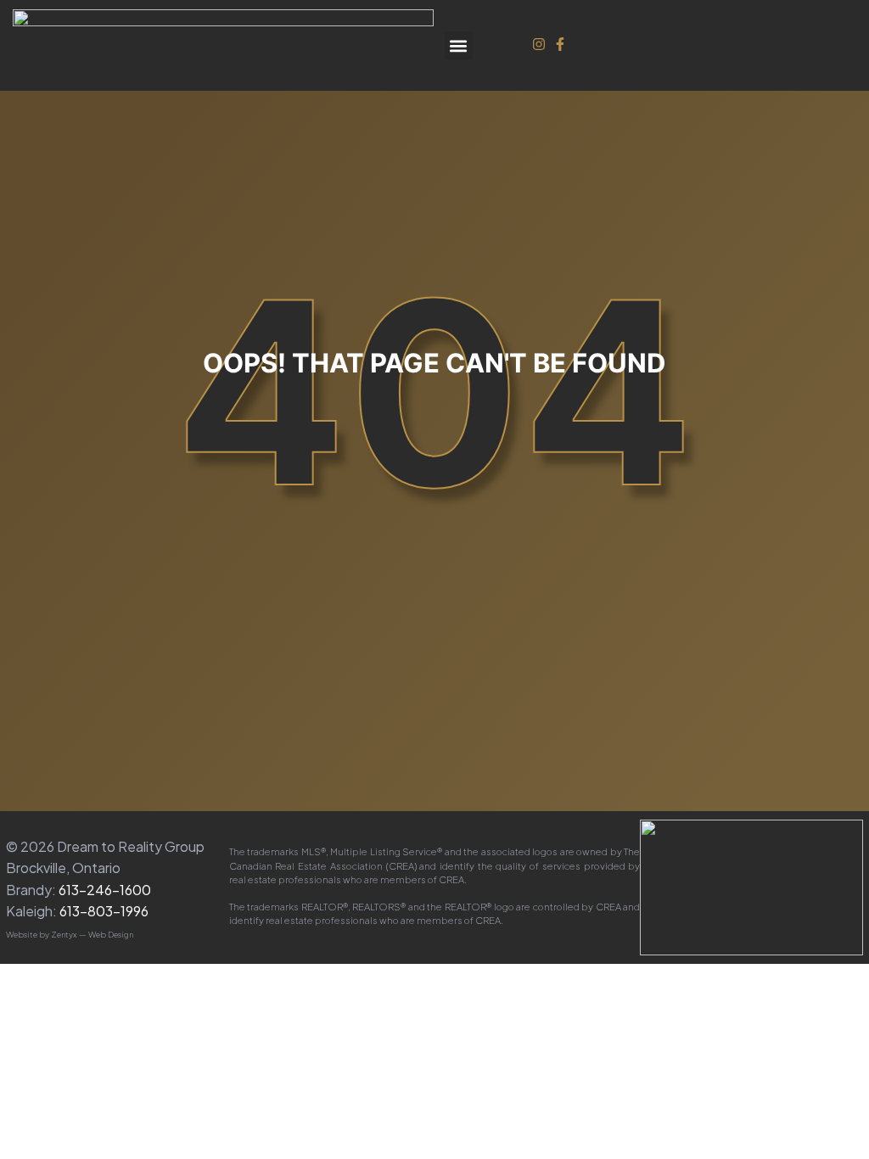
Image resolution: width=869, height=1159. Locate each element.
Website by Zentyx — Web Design (69, 934)
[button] (459, 45)
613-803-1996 (104, 911)
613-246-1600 (105, 890)
